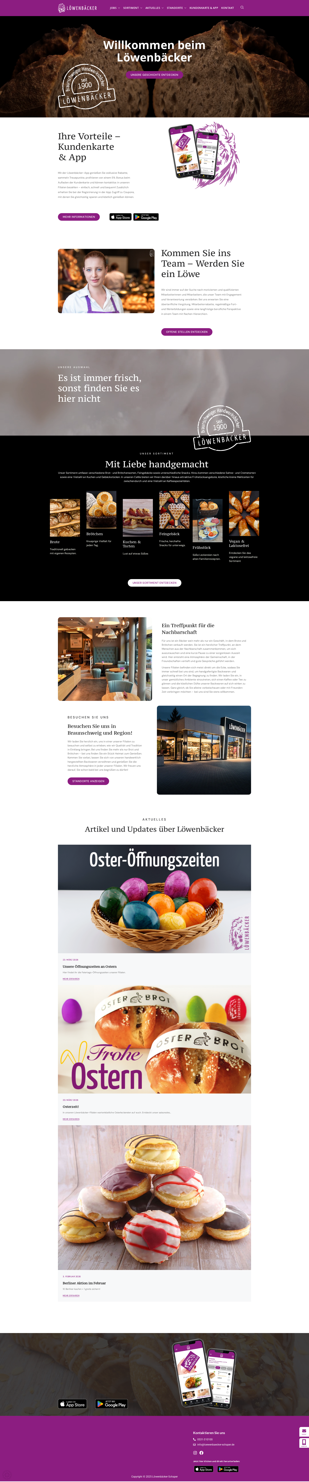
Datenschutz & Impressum (169, 1449)
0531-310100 (205, 1439)
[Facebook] (201, 1453)
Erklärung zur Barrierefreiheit (170, 1454)
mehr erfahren (71, 979)
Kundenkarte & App (204, 8)
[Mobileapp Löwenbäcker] (304, 1443)
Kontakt (227, 8)
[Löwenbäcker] (304, 1432)
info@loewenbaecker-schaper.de (215, 1444)
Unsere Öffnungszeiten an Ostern (90, 966)
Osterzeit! (71, 1106)
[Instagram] (195, 1453)
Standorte (175, 8)
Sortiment (131, 8)
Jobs (113, 8)
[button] (242, 7)
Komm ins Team (135, 1439)
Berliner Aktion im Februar (84, 1283)
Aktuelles (152, 8)
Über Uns (131, 1449)
